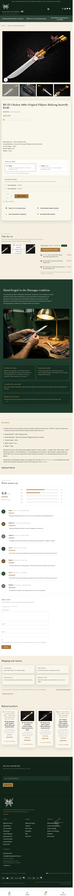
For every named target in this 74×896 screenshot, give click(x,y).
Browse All (6, 844)
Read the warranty (7, 693)
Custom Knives (7, 839)
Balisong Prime (7, 836)
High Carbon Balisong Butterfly (16, 25)
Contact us (6, 865)
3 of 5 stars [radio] (14, 606)
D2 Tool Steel (7, 828)
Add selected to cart (50, 249)
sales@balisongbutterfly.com (12, 856)
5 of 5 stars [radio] (17, 606)
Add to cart (21, 196)
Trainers (27, 826)
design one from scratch (14, 401)
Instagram (6, 814)
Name (3, 624)
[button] (48, 9)
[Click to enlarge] (6, 80)
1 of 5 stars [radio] (11, 606)
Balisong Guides (30, 823)
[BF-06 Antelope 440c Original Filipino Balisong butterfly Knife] (9, 715)
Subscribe (8, 785)
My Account (50, 836)
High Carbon (7, 826)
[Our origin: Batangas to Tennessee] (22, 12)
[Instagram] (63, 9)
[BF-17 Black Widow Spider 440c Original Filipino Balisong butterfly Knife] (63, 714)
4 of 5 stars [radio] (15, 606)
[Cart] (69, 9)
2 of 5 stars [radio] (13, 606)
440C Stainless (8, 833)
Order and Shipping (53, 826)
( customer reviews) (15, 112)
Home (3, 25)
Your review (5, 610)
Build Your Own (7, 823)
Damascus (6, 831)
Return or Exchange (53, 831)
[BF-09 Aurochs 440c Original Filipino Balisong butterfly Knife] (45, 716)
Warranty (50, 833)
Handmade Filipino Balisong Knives (10, 14)
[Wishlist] (67, 9)
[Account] (65, 9)
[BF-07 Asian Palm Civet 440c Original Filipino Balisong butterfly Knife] (27, 716)
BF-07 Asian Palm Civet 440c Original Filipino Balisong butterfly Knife (27, 726)
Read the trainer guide (24, 173)
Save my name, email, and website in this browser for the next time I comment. (24, 642)
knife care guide (48, 460)
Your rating (6, 606)
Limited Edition (7, 841)
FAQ (26, 833)
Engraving (28, 831)
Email (3, 632)
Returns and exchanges (63, 689)
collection (44, 462)
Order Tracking (51, 828)
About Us (28, 836)
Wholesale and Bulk (53, 823)
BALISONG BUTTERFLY (11, 12)
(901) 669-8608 (7, 853)
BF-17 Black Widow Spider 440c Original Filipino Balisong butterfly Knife (63, 723)
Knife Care (28, 828)
